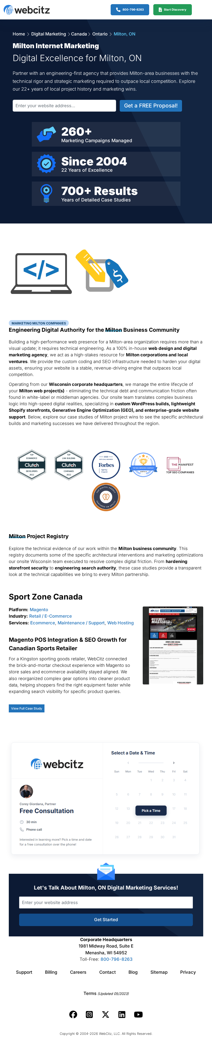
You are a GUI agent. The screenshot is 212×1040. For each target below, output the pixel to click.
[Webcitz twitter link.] (106, 1014)
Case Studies (116, 200)
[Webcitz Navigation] (199, 9)
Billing (51, 972)
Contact (107, 972)
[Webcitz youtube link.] (138, 1014)
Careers (78, 972)
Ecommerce (42, 622)
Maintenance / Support (81, 622)
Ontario (100, 34)
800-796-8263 (117, 959)
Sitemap (159, 972)
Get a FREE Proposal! (151, 105)
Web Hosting (120, 622)
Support (24, 972)
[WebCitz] (26, 10)
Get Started (106, 919)
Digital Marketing (48, 34)
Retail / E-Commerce (50, 616)
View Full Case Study (26, 708)
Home (19, 34)
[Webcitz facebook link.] (73, 1014)
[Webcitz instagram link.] (89, 1014)
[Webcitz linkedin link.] (121, 1014)
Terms (106, 993)
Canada (79, 34)
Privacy (188, 972)
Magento (39, 609)
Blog (133, 972)
